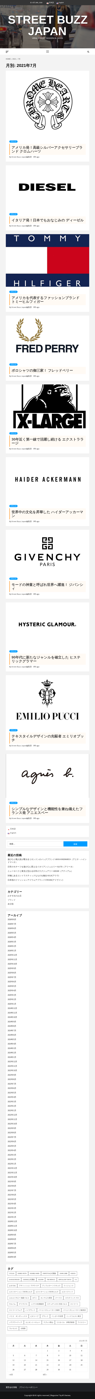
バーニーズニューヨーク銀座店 (74, 1310)
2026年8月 (12, 919)
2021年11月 (12, 1172)
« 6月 (11, 1374)
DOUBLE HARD (34, 1273)
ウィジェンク (68, 1286)
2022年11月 (12, 1119)
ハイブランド (30, 1310)
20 (25, 1365)
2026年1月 (12, 950)
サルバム (12, 1304)
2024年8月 (12, 1026)
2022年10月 (12, 1123)
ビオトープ (34, 1316)
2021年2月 (12, 1212)
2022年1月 (12, 1163)
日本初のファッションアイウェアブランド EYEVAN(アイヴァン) (35, 880)
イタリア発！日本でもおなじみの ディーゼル (48, 220)
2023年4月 (12, 1097)
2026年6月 (12, 928)
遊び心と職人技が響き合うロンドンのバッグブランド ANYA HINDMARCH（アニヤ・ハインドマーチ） (47, 861)
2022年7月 (12, 1137)
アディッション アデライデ (29, 1286)
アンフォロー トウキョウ (51, 1286)
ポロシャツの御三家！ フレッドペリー (42, 370)
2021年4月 (12, 1203)
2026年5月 (12, 933)
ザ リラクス (23, 1304)
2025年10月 (12, 964)
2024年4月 (12, 1043)
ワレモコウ (13, 1328)
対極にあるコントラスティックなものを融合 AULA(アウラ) (33, 875)
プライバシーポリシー (28, 1387)
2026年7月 (12, 924)
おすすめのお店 (14, 895)
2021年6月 (12, 1194)
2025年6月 (12, 981)
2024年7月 (12, 1030)
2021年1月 (12, 1217)
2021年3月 (12, 1208)
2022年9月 (12, 1128)
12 (13, 1360)
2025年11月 (12, 959)
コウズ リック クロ (72, 1298)
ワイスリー (82, 1322)
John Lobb (63, 1273)
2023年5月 (12, 1092)
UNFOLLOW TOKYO (65, 1279)
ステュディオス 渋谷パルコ (57, 1304)
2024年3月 (12, 1048)
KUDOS (73, 1273)
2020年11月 (12, 1226)
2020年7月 (12, 1243)
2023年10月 (12, 1070)
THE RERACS (51, 1279)
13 (25, 1360)
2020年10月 (12, 1230)
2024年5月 (12, 1039)
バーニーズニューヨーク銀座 (49, 1310)
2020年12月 (12, 1221)
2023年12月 (12, 1061)
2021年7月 (12, 1190)
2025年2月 (12, 999)
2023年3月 (12, 1101)
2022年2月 (12, 1159)
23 (59, 1365)
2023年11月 (12, 1066)
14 (36, 1360)
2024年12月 (12, 1008)
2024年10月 (12, 1017)
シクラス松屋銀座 (37, 1304)
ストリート (74, 1304)
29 (47, 1369)
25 (81, 1365)
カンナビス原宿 (46, 1298)
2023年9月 (12, 1075)
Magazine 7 (55, 1395)
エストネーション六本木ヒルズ (47, 1292)
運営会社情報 (11, 1387)
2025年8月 (12, 972)
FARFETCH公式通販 (49, 1273)
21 (36, 1365)
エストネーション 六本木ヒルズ (20, 1292)
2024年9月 (12, 1021)
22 (47, 1365)
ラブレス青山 (48, 1322)
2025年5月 (12, 986)
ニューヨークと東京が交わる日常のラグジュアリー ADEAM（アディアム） (40, 871)
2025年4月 (12, 990)
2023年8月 (12, 1079)
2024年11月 (12, 1012)
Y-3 (76, 1279)
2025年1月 (12, 1004)
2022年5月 (12, 1146)
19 (13, 1365)
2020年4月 (12, 1257)
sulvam (40, 1279)
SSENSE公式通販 (29, 1279)
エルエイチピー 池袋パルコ (19, 1298)
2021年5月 (12, 1199)
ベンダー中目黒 (57, 1316)
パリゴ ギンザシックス (18, 1316)
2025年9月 (12, 968)
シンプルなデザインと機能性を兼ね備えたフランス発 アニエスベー (47, 811)
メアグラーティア (15, 1322)
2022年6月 (12, 1141)
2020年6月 (12, 1248)
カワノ (34, 1298)
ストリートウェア (15, 1310)
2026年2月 (12, 946)
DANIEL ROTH (22, 1273)
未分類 (11, 904)
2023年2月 (12, 1106)
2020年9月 (12, 1234)
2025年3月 (12, 995)
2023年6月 (12, 1088)
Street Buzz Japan (48, 25)
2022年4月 (12, 1150)
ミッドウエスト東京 (73, 1316)
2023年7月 (12, 1083)
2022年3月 (12, 1155)
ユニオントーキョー (32, 1322)
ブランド (13, 141)
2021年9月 (12, 1181)
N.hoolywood (14, 1279)
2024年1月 (12, 1057)
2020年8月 (12, 1239)
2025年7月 (12, 977)
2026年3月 (12, 941)
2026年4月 (12, 937)
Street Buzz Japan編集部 (22, 157)
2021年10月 (12, 1177)
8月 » (45, 1374)
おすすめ (12, 1286)
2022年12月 (12, 1115)
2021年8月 (12, 1186)
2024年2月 (12, 1052)
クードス (58, 1298)
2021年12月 (12, 1168)
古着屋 (23, 1328)
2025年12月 (12, 955)
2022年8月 (12, 1132)
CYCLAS (11, 1273)
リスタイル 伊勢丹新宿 (65, 1322)
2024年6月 (12, 1035)
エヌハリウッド (67, 1292)
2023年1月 (12, 1110)
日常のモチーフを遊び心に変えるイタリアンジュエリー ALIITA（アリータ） (41, 866)
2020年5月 (12, 1252)
